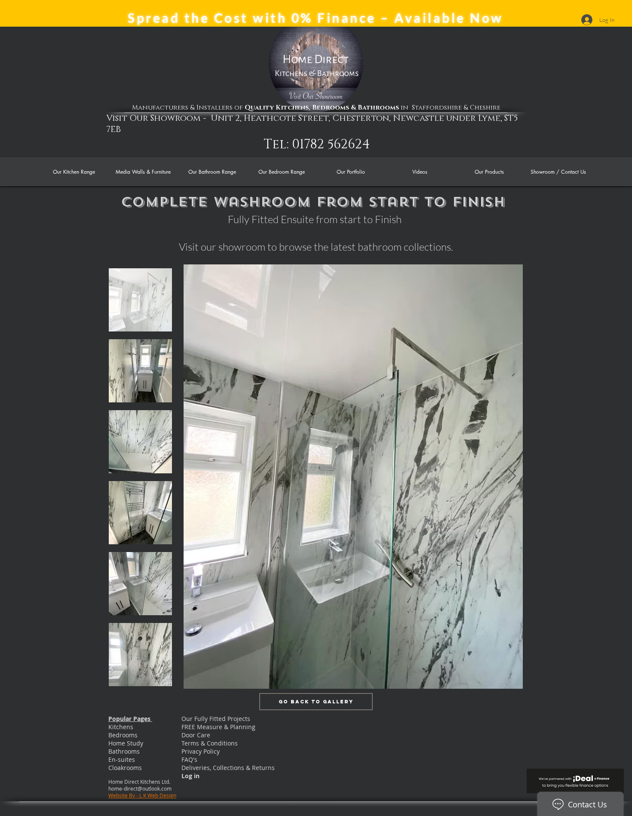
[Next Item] (512, 476)
